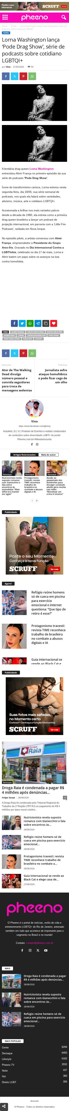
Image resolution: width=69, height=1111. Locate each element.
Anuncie (34, 1100)
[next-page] (37, 500)
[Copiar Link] (45, 323)
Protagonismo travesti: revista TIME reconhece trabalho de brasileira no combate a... (44, 859)
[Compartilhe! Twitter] (22, 323)
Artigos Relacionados (24, 454)
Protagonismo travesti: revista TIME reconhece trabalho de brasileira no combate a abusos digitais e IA (33, 484)
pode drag (54, 335)
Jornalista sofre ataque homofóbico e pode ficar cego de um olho (52, 376)
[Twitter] (14, 76)
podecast (27, 339)
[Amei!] (53, 323)
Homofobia (9, 335)
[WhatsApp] (32, 76)
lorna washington (36, 335)
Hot (4, 1076)
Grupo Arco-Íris (54, 332)
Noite (5, 1070)
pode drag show (12, 339)
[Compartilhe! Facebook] (14, 323)
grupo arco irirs (35, 332)
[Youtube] (46, 950)
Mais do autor (48, 454)
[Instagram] (37, 444)
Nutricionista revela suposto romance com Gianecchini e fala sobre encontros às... (44, 821)
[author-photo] (34, 408)
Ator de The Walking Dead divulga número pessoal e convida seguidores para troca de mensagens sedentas (17, 380)
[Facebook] (6, 76)
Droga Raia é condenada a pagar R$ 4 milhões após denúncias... (33, 790)
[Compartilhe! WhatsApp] (30, 323)
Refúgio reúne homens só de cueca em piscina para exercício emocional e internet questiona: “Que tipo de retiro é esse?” (48, 603)
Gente (13, 26)
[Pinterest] (23, 76)
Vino (8, 66)
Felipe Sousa (8, 797)
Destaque (7, 474)
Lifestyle (6, 1059)
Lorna (21, 335)
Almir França (18, 332)
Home (4, 26)
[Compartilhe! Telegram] (37, 323)
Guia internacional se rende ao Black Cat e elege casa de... (44, 877)
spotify (38, 339)
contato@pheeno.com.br (39, 942)
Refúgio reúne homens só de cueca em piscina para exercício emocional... (44, 840)
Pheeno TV (8, 1064)
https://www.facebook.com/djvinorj (34, 426)
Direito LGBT (9, 1082)
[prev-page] (32, 500)
